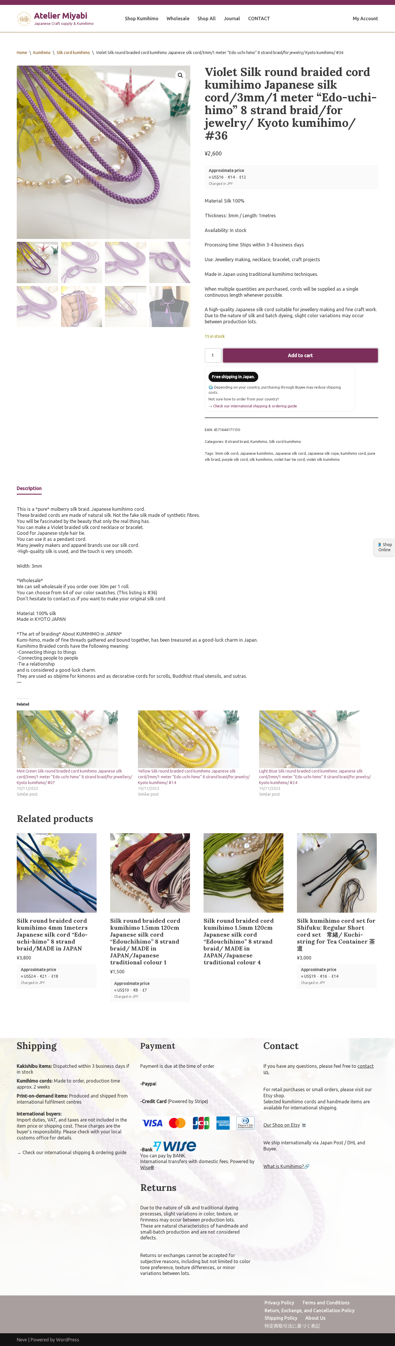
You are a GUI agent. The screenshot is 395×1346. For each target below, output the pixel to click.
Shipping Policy (281, 1318)
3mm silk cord (226, 453)
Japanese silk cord (290, 453)
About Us (315, 1318)
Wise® (147, 1167)
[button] (180, 75)
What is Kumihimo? (283, 1166)
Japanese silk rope (323, 453)
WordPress (67, 1339)
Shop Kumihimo (141, 18)
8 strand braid (237, 441)
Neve (22, 1339)
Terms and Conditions (326, 1302)
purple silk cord (235, 459)
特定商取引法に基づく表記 (292, 1325)
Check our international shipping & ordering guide (255, 406)
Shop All (207, 18)
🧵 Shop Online (384, 547)
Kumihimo (42, 52)
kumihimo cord (353, 453)
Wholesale (178, 18)
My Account (365, 18)
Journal (232, 18)
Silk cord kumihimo (73, 52)
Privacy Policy (279, 1302)
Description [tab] (29, 488)
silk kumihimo (261, 459)
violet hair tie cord (289, 459)
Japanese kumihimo (256, 453)
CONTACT (259, 18)
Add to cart (300, 355)
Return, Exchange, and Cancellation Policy (310, 1310)
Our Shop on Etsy (281, 1125)
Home (22, 52)
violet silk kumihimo (323, 459)
